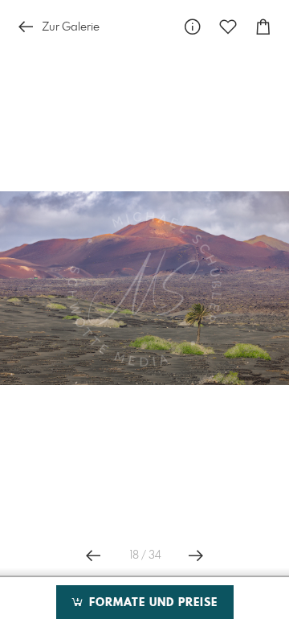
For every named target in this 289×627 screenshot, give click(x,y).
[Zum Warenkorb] (263, 27)
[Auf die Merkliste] (228, 27)
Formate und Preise (151, 603)
